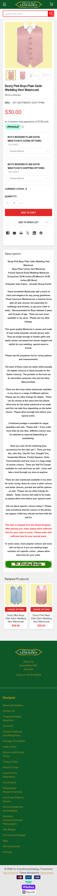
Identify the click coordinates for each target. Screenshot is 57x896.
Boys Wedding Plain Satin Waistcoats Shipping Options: (26, 168)
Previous (6, 606)
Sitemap (7, 851)
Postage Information (14, 740)
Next (51, 606)
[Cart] (52, 4)
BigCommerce (10, 872)
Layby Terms (9, 746)
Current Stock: (16, 188)
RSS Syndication (11, 846)
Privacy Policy (10, 761)
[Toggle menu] (4, 4)
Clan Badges (9, 829)
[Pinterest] (41, 233)
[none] (28, 45)
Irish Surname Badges (14, 834)
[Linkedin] (34, 233)
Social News (9, 782)
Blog (5, 840)
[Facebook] (8, 233)
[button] (28, 222)
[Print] (21, 233)
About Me (8, 725)
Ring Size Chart (11, 767)
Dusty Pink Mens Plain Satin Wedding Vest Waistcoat (41, 618)
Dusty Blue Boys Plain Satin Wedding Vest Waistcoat (15, 618)
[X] (28, 233)
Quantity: (11, 196)
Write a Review (13, 94)
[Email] (14, 233)
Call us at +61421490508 (28, 674)
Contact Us (9, 710)
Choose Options (15, 609)
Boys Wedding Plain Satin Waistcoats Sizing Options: (25, 140)
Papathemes (46, 872)
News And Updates (13, 705)
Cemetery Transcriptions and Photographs (13, 820)
